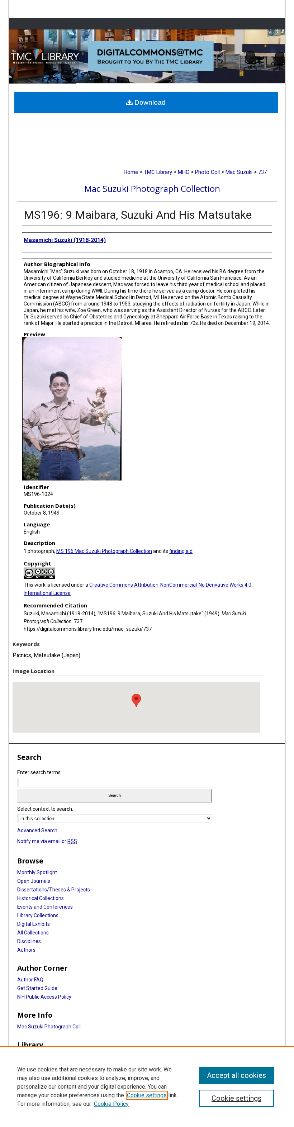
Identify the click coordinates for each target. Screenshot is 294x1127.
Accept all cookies (236, 1075)
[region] (147, 1086)
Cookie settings (147, 1095)
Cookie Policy (111, 1103)
